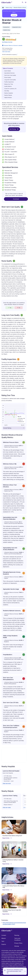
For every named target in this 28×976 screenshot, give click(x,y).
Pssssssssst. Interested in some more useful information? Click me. (15, 971)
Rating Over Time (8, 84)
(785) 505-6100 (7, 783)
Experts (3, 944)
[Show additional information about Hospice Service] (13, 154)
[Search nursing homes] (23, 2)
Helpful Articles (8, 97)
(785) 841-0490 (7, 807)
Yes (10, 307)
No (19, 307)
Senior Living (9, 7)
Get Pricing (13, 129)
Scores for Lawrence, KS (10, 88)
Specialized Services (9, 73)
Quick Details (7, 70)
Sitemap (16, 946)
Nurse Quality (7, 77)
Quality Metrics (8, 86)
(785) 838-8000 (6, 51)
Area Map (6, 90)
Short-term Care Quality (10, 75)
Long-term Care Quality (10, 79)
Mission (3, 938)
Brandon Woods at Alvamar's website (13, 45)
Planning (16, 935)
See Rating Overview (7, 42)
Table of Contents (8, 69)
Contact (3, 935)
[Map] (14, 755)
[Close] (25, 971)
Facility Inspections (9, 82)
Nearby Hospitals (8, 93)
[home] (6, 2)
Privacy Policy (18, 943)
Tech (2, 941)
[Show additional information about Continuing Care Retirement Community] (10, 144)
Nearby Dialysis (8, 95)
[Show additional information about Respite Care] (16, 157)
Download (14, 15)
